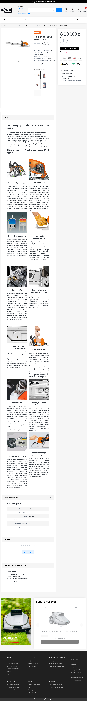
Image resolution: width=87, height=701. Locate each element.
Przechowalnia (32, 666)
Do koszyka (59, 642)
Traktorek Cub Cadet (55, 685)
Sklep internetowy (42, 699)
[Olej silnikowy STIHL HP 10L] (37, 84)
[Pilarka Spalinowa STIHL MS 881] (37, 75)
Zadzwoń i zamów (73, 53)
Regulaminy (10, 671)
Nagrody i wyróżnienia (34, 690)
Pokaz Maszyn (32, 692)
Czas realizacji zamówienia (57, 666)
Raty (8, 676)
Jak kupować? (11, 690)
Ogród (22, 26)
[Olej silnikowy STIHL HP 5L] (44, 84)
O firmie (30, 687)
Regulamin (10, 674)
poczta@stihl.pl (12, 582)
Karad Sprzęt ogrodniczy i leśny (10, 26)
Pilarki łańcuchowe (31, 26)
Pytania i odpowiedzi (13, 669)
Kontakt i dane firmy (34, 685)
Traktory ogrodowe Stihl (56, 687)
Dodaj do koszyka (70, 48)
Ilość (61, 37)
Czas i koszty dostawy (55, 663)
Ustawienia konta (33, 663)
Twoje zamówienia (33, 661)
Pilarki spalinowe (43, 26)
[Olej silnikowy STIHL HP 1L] (44, 74)
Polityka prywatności (13, 685)
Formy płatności (54, 661)
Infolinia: (20, 8)
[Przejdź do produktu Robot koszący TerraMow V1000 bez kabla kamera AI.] (60, 618)
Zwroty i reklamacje (12, 661)
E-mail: (24, 12)
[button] (59, 10)
